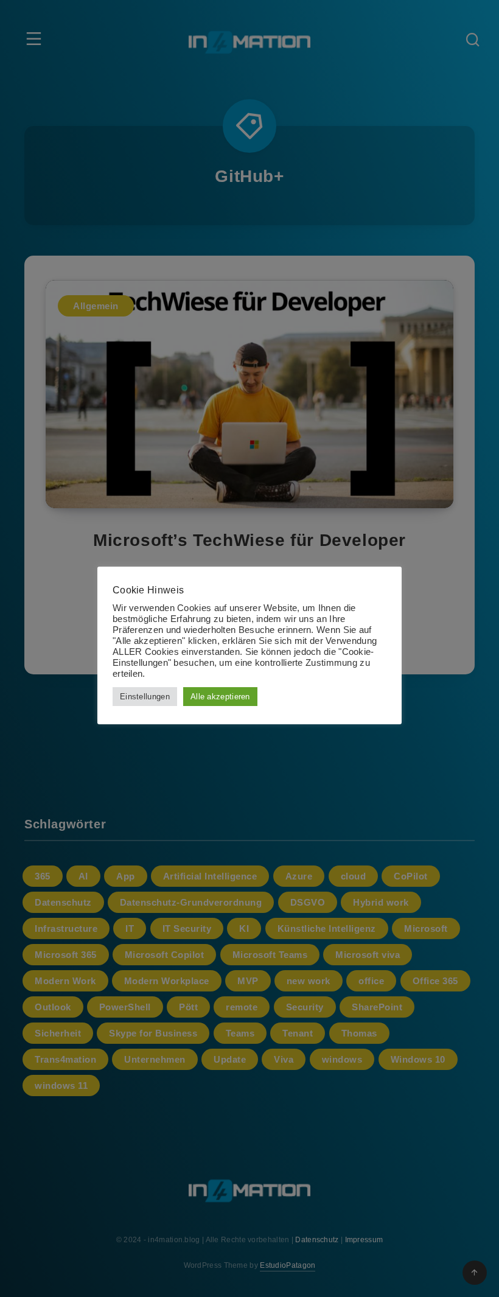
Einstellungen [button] (145, 696)
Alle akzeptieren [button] (220, 696)
